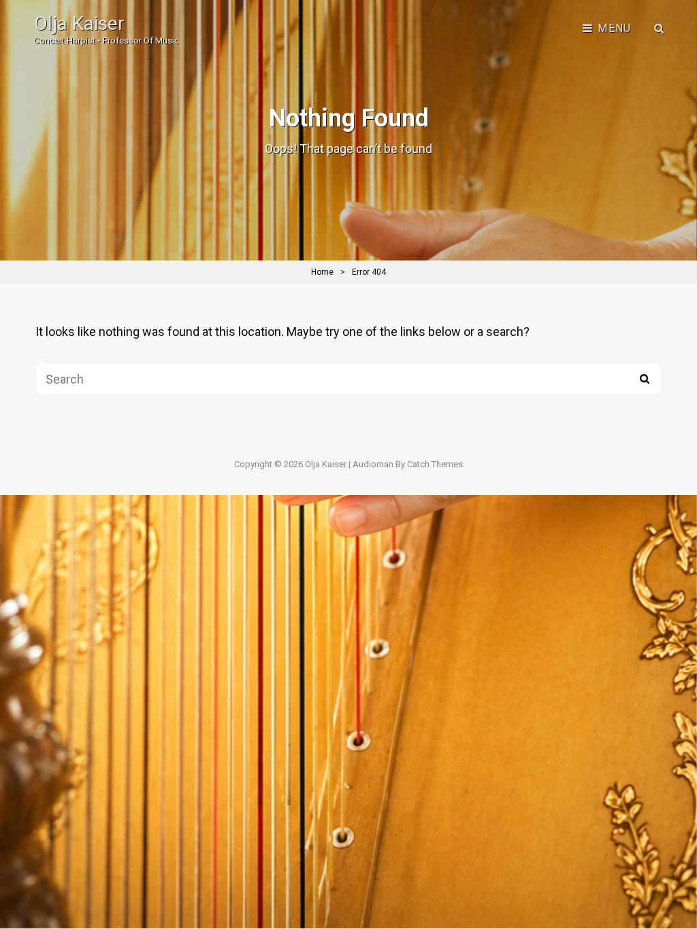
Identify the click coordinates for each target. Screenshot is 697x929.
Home (322, 272)
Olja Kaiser (79, 23)
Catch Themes (435, 464)
